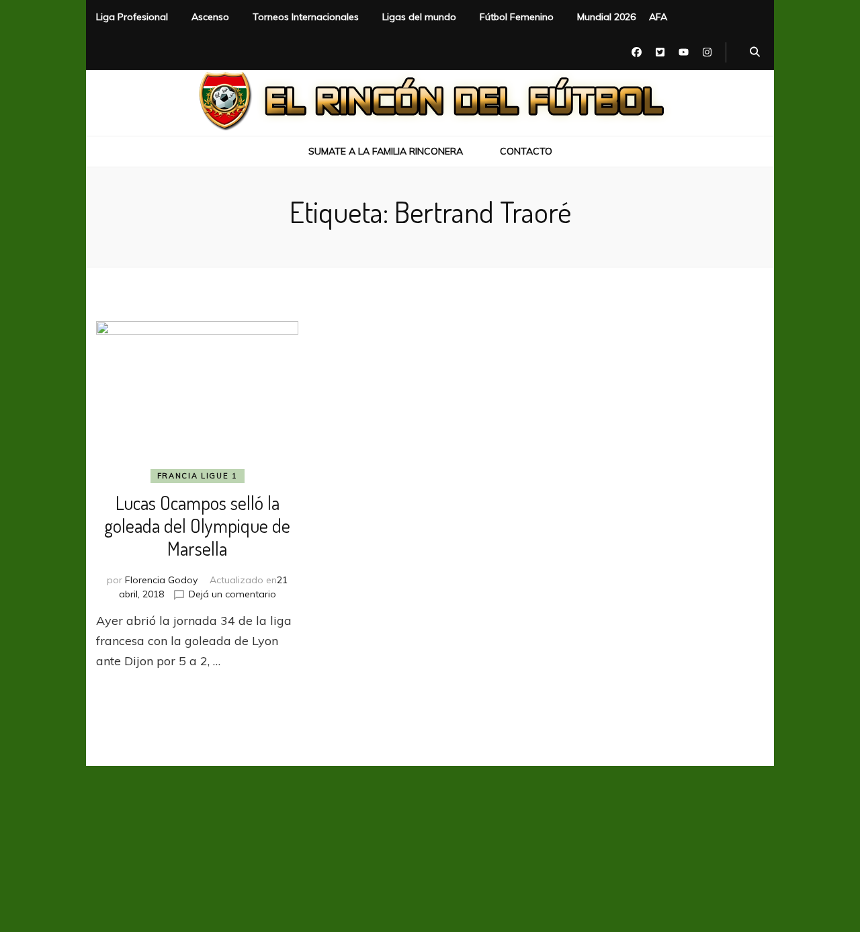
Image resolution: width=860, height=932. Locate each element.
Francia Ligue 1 (197, 475)
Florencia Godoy (161, 580)
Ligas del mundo (419, 17)
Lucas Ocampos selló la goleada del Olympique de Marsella (197, 525)
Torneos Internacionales (306, 17)
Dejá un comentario (232, 594)
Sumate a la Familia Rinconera (385, 151)
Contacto (526, 151)
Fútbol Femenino (517, 17)
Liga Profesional (132, 17)
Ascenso (210, 17)
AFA (658, 17)
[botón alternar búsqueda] (755, 52)
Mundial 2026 (606, 17)
